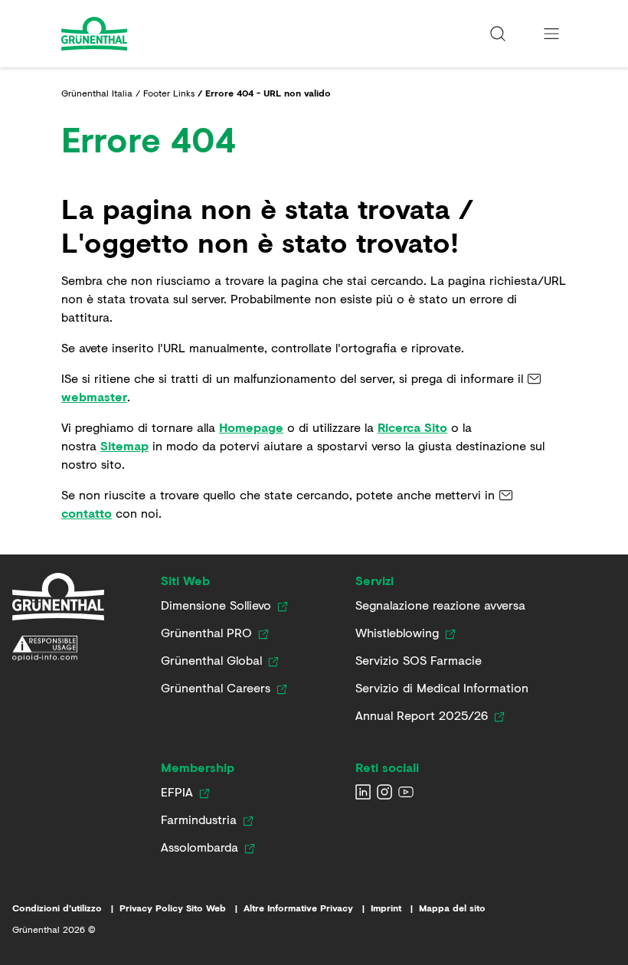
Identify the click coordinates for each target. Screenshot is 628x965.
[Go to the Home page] (135, 34)
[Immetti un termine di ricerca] (498, 34)
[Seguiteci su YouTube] (406, 792)
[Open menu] (551, 33)
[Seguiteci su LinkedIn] (363, 792)
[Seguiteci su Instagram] (384, 792)
